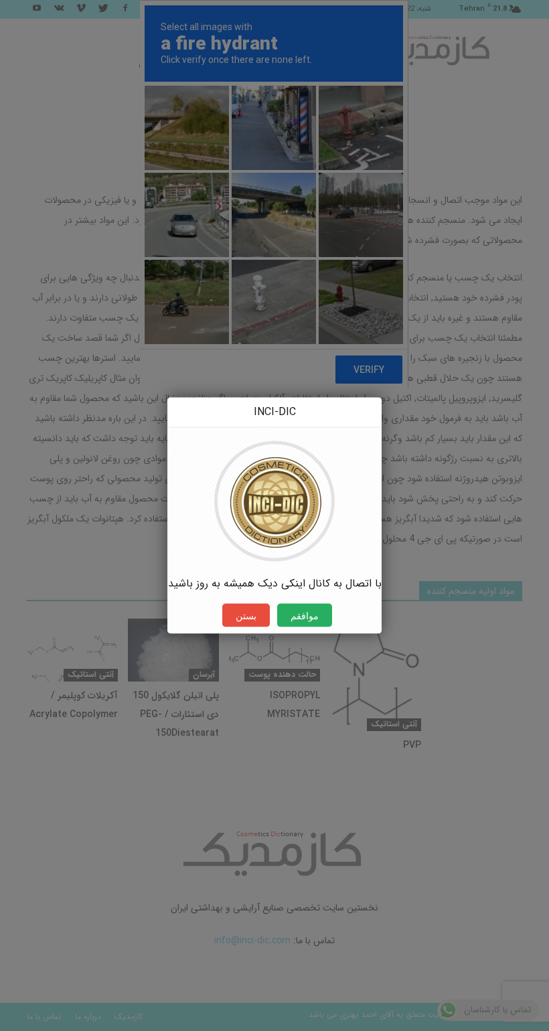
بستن (246, 615)
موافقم (305, 615)
